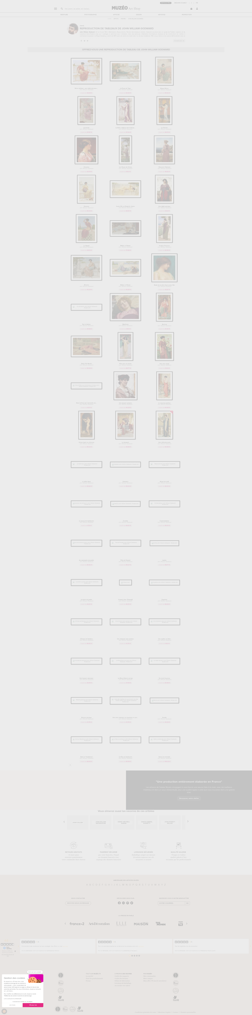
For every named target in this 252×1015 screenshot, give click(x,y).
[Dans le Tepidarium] (86, 740)
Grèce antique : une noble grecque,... (86, 89)
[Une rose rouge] (164, 360)
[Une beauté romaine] (125, 399)
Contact (175, 1012)
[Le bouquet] (125, 439)
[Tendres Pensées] (164, 242)
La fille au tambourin (125, 757)
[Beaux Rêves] (164, 85)
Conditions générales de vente (145, 1012)
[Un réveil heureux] (164, 661)
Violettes (125, 482)
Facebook (81, 41)
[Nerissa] (164, 321)
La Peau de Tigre (125, 89)
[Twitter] (132, 904)
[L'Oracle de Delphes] (86, 622)
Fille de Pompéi (125, 561)
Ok (187, 903)
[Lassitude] (86, 124)
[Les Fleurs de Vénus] (125, 163)
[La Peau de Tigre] (125, 80)
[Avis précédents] (18, 946)
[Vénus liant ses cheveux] (86, 439)
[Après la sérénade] (164, 740)
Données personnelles (188, 1012)
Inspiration (187, 14)
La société (89, 976)
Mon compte (148, 978)
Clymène (164, 600)
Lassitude (86, 128)
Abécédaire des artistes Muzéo (126, 880)
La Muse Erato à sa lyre (125, 679)
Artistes (161, 14)
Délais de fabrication (122, 981)
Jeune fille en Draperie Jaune (125, 207)
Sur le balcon (86, 325)
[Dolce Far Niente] (86, 356)
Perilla (164, 718)
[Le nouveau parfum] (164, 399)
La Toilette (164, 128)
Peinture (64, 14)
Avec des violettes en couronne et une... (125, 718)
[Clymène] (164, 582)
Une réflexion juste (164, 443)
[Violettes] (125, 464)
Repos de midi (164, 482)
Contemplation (164, 521)
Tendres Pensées (164, 246)
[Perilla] (164, 700)
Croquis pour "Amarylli (125, 600)
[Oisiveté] (86, 203)
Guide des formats (121, 978)
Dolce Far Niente (86, 364)
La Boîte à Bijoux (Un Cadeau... (125, 128)
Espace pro (165, 3)
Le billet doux (86, 482)
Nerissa (164, 325)
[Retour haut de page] (70, 765)
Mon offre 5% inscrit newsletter (154, 981)
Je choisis (12, 1005)
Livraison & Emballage (123, 983)
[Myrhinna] (125, 320)
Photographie (90, 14)
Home (109, 18)
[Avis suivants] (250, 946)
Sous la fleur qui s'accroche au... (86, 403)
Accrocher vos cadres (122, 985)
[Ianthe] (164, 543)
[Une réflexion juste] (164, 439)
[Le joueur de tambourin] (86, 504)
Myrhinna (125, 325)
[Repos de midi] (164, 465)
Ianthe (164, 561)
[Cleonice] (86, 163)
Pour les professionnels (94, 978)
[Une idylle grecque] (164, 203)
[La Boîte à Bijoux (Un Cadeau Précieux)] (125, 124)
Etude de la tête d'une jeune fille (164, 285)
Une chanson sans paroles (125, 639)
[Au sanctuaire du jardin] (86, 543)
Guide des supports (122, 976)
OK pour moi (33, 1005)
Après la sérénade (164, 757)
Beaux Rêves (164, 89)
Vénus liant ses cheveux (86, 443)
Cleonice (86, 167)
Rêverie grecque (86, 718)
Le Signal (86, 246)
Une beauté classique (86, 679)
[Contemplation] (164, 504)
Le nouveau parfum (164, 403)
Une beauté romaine (125, 403)
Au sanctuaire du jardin (86, 561)
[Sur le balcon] (86, 308)
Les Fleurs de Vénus (125, 167)
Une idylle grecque (164, 207)
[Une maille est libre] (164, 622)
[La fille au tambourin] (125, 740)
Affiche (116, 14)
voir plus (65, 946)
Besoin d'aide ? (180, 3)
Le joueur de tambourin (86, 521)
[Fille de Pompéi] (125, 543)
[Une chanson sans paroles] (125, 622)
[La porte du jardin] (86, 583)
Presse (88, 981)
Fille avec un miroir (125, 364)
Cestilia (125, 521)
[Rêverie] (86, 280)
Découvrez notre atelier (189, 798)
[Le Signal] (86, 242)
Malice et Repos (125, 246)
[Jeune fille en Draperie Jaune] (125, 197)
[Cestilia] (125, 503)
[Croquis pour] (125, 582)
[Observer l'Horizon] (164, 163)
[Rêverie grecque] (86, 701)
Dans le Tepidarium (86, 757)
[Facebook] (120, 904)
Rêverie (86, 285)
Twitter (84, 41)
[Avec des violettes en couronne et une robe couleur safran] (125, 701)
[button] (4, 1011)
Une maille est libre (164, 639)
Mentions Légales (164, 1012)
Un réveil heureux (164, 679)
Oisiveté (86, 207)
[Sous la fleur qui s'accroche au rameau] (86, 386)
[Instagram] (124, 904)
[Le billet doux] (86, 465)
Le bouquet (125, 443)
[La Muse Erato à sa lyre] (125, 661)
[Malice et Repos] (125, 236)
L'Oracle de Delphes (86, 639)
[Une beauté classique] (86, 661)
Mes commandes (149, 976)
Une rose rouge (164, 364)
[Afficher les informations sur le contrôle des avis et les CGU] (15, 951)
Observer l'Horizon (164, 167)
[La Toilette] (164, 124)
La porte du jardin (86, 600)
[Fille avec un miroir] (125, 360)
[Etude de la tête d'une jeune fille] (164, 281)
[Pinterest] (128, 904)
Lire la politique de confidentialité (12, 998)
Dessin (139, 14)
